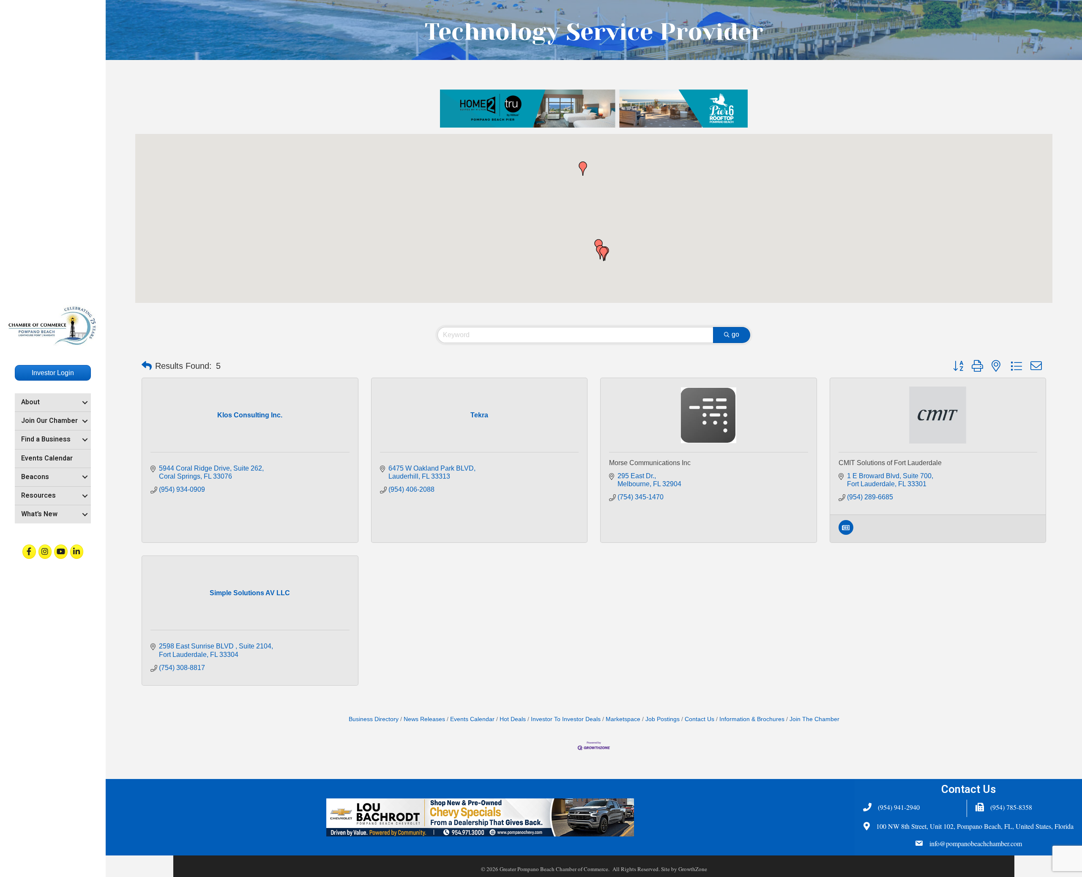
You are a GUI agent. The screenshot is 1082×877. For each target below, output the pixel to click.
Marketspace (623, 719)
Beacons (35, 477)
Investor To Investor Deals (566, 719)
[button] (583, 168)
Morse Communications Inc (650, 462)
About (30, 402)
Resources (38, 495)
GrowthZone (692, 869)
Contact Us (699, 719)
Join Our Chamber (49, 421)
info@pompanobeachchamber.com (975, 843)
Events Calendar (47, 458)
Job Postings (662, 719)
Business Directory (374, 719)
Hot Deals (513, 719)
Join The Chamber (814, 719)
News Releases (424, 719)
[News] (846, 532)
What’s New (39, 514)
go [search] (735, 334)
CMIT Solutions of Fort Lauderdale (890, 462)
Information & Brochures (751, 719)
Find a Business (46, 439)
